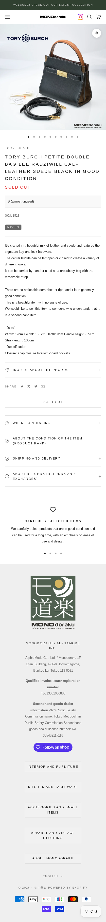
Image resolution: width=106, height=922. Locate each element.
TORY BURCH (17, 148)
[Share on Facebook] (22, 386)
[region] (53, 526)
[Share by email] (43, 386)
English (50, 876)
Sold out (53, 402)
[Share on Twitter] (29, 386)
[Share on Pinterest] (36, 386)
